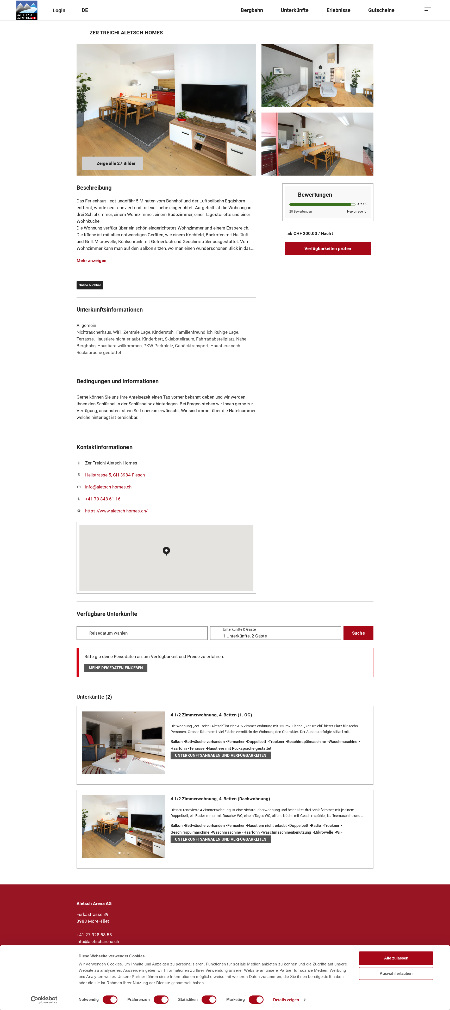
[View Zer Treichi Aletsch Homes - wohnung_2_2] (317, 144)
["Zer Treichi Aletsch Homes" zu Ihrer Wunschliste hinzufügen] (368, 32)
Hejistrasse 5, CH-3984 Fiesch (115, 475)
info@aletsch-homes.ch (108, 486)
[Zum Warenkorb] (414, 10)
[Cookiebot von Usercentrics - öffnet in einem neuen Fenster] (44, 1000)
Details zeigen (286, 999)
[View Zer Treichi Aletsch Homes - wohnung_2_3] (166, 110)
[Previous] (81, 32)
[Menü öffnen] (427, 10)
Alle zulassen (396, 958)
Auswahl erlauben (396, 973)
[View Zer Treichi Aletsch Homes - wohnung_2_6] (317, 75)
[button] (119, 769)
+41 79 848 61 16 (103, 498)
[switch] (161, 999)
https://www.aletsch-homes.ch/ (116, 510)
